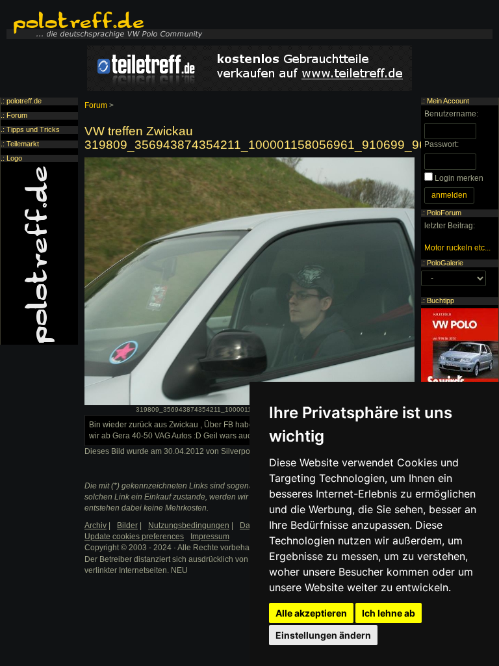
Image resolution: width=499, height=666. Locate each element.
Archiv (95, 525)
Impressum (209, 536)
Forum (95, 105)
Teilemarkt (22, 144)
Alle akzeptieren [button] (311, 613)
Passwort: (441, 144)
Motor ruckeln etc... (457, 247)
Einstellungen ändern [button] (323, 635)
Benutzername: (451, 113)
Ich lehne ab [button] (388, 613)
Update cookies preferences (134, 536)
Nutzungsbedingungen (188, 525)
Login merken (459, 178)
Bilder (127, 525)
